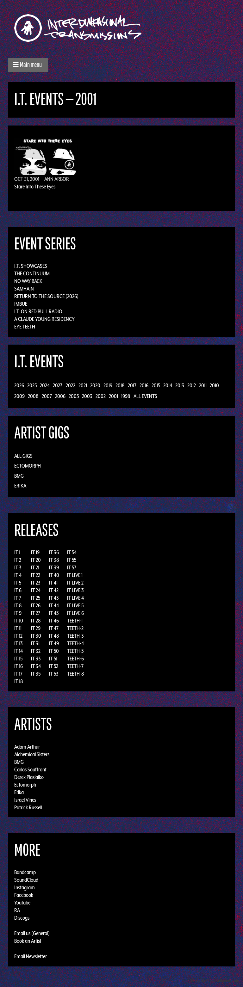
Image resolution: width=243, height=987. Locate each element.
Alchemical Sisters (31, 754)
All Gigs (23, 456)
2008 (33, 396)
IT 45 (54, 613)
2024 (45, 385)
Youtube (22, 902)
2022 (70, 385)
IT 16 (18, 666)
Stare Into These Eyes (34, 186)
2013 (179, 385)
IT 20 (36, 560)
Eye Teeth (24, 326)
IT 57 (71, 567)
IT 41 (53, 582)
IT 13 (18, 643)
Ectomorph (27, 466)
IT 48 (54, 636)
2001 (113, 396)
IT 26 (35, 605)
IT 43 (54, 598)
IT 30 (36, 636)
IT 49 (54, 643)
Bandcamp (25, 872)
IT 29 (35, 628)
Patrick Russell (28, 807)
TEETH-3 (75, 636)
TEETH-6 (75, 658)
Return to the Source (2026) (46, 296)
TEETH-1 (75, 620)
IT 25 (35, 598)
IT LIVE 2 (75, 582)
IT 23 (35, 582)
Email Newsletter (30, 956)
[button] (28, 65)
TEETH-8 (75, 674)
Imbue (20, 304)
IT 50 (54, 651)
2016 (144, 385)
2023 (58, 385)
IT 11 (18, 628)
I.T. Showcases (30, 266)
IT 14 (18, 651)
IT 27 (35, 613)
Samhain (24, 288)
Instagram (24, 887)
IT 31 (35, 643)
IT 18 (18, 681)
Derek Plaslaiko (29, 777)
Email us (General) (32, 933)
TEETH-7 (75, 666)
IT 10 (18, 620)
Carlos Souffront (30, 769)
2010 (214, 385)
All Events (145, 396)
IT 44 (54, 605)
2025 (32, 385)
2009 (19, 396)
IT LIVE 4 (75, 598)
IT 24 (35, 590)
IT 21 (35, 567)
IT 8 (18, 605)
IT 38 (54, 560)
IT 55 (71, 560)
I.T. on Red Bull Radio (38, 311)
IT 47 (54, 628)
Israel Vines (25, 799)
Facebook (23, 895)
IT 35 (35, 674)
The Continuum (32, 273)
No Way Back (28, 281)
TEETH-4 (75, 643)
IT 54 (72, 552)
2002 (101, 396)
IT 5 (17, 582)
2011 (203, 385)
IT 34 (36, 666)
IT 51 (53, 658)
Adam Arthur (27, 746)
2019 (107, 385)
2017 (132, 385)
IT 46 (54, 620)
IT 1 (17, 552)
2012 (191, 385)
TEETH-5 (75, 651)
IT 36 (54, 552)
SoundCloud (26, 880)
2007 (47, 396)
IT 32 (35, 651)
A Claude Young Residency (44, 319)
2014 (167, 385)
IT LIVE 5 (75, 605)
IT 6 (18, 590)
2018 (120, 385)
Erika (20, 485)
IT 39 (54, 567)
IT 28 (36, 620)
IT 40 (54, 575)
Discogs (21, 918)
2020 (95, 385)
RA (17, 910)
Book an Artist (27, 941)
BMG (19, 476)
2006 (60, 396)
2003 (87, 396)
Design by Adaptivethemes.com (215, 980)
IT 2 (17, 560)
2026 (19, 385)
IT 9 (18, 613)
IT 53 (54, 674)
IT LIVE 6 (75, 613)
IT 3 (18, 567)
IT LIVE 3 (75, 590)
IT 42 (54, 590)
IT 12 (18, 636)
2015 (156, 385)
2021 (82, 385)
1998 (125, 396)
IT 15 (18, 658)
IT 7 (17, 598)
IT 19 (35, 552)
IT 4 (18, 575)
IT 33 (36, 658)
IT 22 (35, 575)
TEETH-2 (75, 628)
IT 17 (18, 674)
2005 (74, 396)
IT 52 (53, 666)
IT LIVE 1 (75, 575)
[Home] (81, 28)
